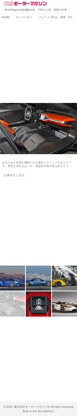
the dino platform (43, 411)
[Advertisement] (38, 58)
